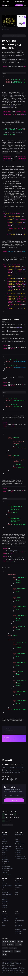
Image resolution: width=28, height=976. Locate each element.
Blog (3, 887)
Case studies (5, 890)
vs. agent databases (20, 856)
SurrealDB (4, 834)
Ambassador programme (5, 902)
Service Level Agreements (18, 926)
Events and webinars (7, 894)
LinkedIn (19, 944)
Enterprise (4, 899)
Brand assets (5, 916)
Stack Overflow (8, 951)
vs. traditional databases (5, 871)
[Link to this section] (10, 322)
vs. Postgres (5, 859)
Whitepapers (5, 892)
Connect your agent (7, 885)
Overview (17, 880)
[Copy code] (24, 65)
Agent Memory (19, 834)
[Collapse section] (1, 320)
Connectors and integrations (19, 849)
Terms (16, 916)
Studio (3, 839)
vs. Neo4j (4, 864)
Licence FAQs (18, 931)
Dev (6, 954)
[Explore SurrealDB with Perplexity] (11, 779)
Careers (4, 918)
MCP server (18, 846)
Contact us (5, 913)
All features (5, 844)
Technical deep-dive (7, 846)
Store (3, 923)
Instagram (14, 948)
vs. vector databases (7, 868)
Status (3, 925)
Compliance (18, 923)
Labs (3, 880)
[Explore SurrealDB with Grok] (15, 779)
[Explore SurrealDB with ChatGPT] (3, 779)
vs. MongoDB (5, 861)
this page (19, 327)
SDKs (16, 894)
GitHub (21, 941)
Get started (18, 841)
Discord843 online (10, 941)
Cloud (3, 837)
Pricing (4, 854)
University (4, 883)
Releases (4, 905)
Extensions (4, 841)
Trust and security (19, 920)
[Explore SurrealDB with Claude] (7, 779)
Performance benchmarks (5, 849)
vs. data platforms (6, 874)
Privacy (17, 918)
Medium (18, 951)
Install (3, 852)
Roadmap (4, 907)
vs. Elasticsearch (6, 866)
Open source (5, 920)
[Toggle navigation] (25, 5)
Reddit (6, 948)
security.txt (18, 933)
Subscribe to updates (20, 929)
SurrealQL (17, 887)
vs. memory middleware (18, 853)
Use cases (4, 857)
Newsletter (5, 897)
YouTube (11, 944)
